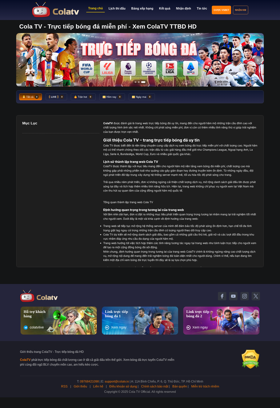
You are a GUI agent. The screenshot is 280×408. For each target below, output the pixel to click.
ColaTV (25, 359)
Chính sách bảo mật (154, 386)
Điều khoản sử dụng (123, 386)
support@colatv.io (117, 381)
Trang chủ (95, 8)
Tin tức (202, 8)
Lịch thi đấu (117, 8)
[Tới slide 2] (139, 82)
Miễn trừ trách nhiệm (205, 386)
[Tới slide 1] (135, 82)
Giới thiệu (80, 386)
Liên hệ (98, 386)
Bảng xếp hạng (142, 8)
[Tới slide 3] (143, 82)
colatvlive (37, 327)
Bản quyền (179, 386)
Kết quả (164, 8)
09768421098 (89, 381)
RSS (64, 386)
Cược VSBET (221, 10)
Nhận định (183, 8)
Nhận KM (240, 10)
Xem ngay (118, 327)
